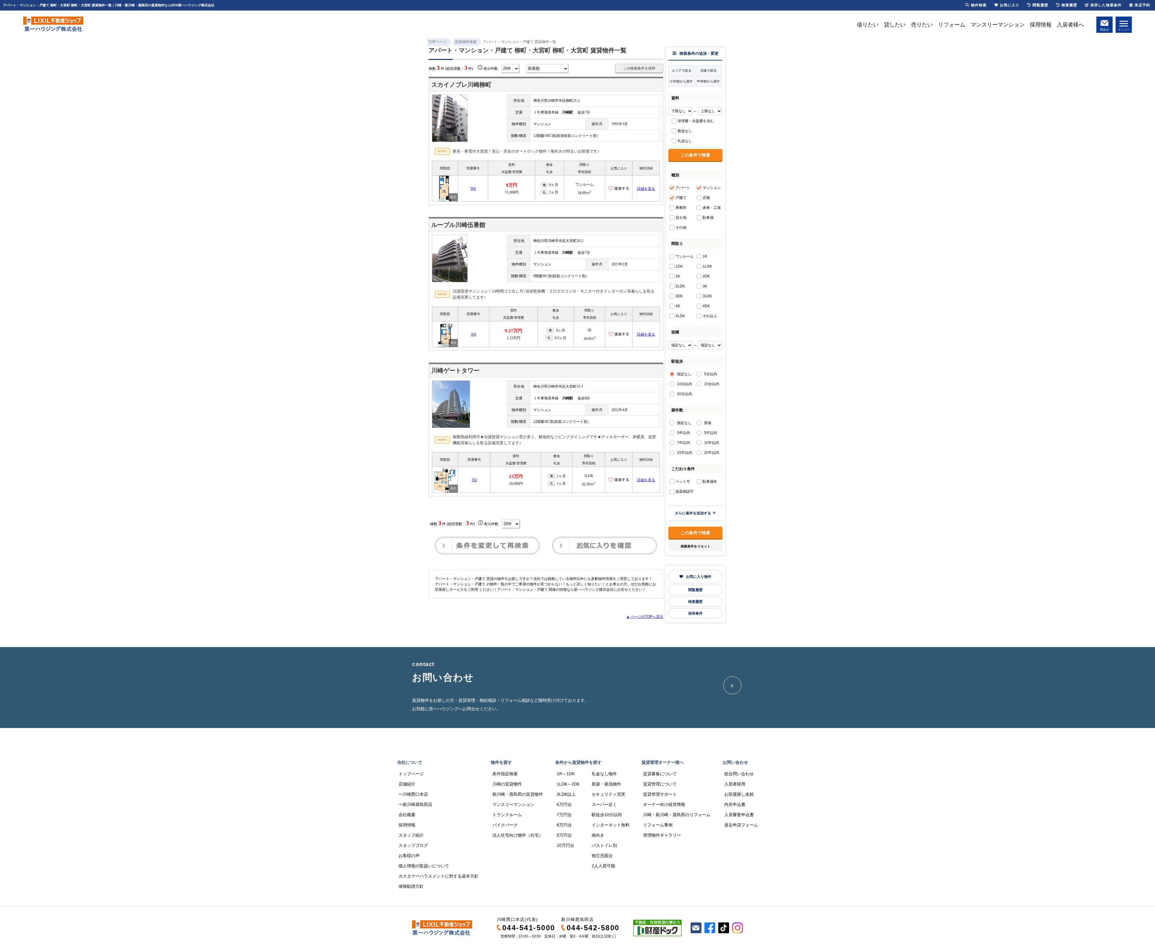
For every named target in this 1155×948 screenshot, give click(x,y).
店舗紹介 (407, 784)
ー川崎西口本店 (413, 794)
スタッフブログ (413, 845)
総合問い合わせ (739, 773)
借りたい (868, 25)
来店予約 (1142, 5)
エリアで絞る (681, 70)
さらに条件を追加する (693, 513)
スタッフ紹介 (411, 835)
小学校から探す (681, 81)
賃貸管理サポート (660, 794)
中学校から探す (708, 81)
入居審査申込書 (739, 814)
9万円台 (564, 835)
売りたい (922, 25)
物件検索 (979, 5)
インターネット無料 (611, 825)
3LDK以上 (566, 794)
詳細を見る (646, 189)
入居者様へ (1070, 25)
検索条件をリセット (695, 546)
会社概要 (407, 814)
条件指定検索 (505, 773)
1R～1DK (565, 773)
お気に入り (1009, 5)
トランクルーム (507, 814)
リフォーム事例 (658, 825)
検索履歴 (695, 601)
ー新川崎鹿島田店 (415, 804)
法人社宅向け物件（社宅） (517, 835)
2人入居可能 (603, 865)
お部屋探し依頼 (739, 794)
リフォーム (951, 25)
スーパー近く (604, 804)
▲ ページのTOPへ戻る (644, 617)
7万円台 (564, 814)
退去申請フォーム (741, 825)
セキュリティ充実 (608, 794)
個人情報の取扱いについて (424, 865)
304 (473, 334)
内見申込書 (734, 804)
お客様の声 (409, 855)
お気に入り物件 (698, 577)
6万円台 (564, 804)
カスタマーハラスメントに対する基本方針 (439, 876)
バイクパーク (505, 825)
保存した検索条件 (1106, 5)
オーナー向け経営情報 (664, 804)
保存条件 (695, 613)
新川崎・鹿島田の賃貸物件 (517, 794)
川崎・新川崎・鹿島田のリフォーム (676, 814)
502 (474, 480)
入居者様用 (734, 784)
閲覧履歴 (695, 590)
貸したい (895, 25)
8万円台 (564, 825)
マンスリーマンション (998, 25)
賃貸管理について (660, 784)
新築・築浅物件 (606, 784)
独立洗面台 (602, 855)
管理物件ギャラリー (662, 835)
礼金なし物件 (604, 773)
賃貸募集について (660, 773)
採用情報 (1041, 25)
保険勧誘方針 (411, 886)
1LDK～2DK (568, 784)
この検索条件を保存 (639, 68)
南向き (598, 835)
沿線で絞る (708, 70)
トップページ (411, 773)
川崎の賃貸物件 (507, 784)
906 (473, 189)
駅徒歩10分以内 (607, 814)
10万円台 (565, 845)
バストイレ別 (604, 845)
